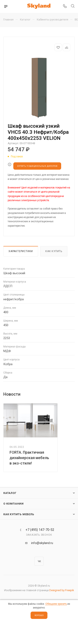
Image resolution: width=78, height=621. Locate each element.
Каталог (9, 493)
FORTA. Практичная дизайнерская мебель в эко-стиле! (29, 457)
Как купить (53, 251)
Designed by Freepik (61, 590)
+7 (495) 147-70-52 (40, 529)
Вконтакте (39, 561)
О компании (13, 503)
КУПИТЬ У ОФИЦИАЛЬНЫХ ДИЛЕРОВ (37, 166)
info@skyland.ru (42, 543)
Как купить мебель (18, 514)
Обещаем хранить (56, 603)
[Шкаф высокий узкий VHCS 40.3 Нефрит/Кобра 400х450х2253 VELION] (39, 87)
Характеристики (21, 251)
